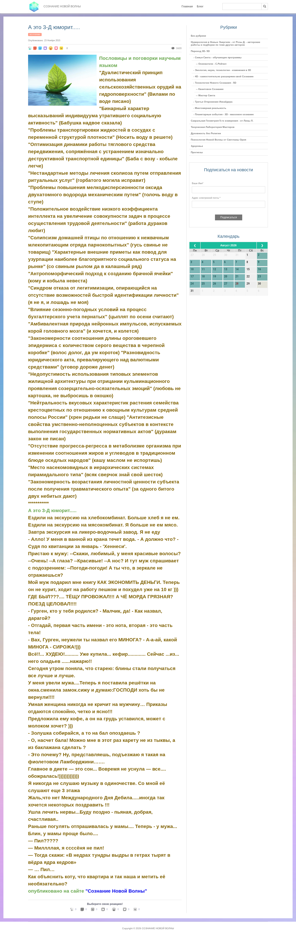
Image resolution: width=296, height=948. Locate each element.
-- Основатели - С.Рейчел (211, 63)
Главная (187, 6)
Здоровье (197, 146)
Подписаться (228, 217)
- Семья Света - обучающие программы (217, 57)
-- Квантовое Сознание (210, 89)
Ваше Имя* (197, 183)
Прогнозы (197, 152)
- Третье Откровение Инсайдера (212, 101)
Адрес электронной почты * (206, 198)
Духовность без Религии (206, 133)
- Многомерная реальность (209, 108)
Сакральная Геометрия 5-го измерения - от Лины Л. (222, 120)
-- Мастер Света (205, 95)
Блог (200, 6)
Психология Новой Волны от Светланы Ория (218, 139)
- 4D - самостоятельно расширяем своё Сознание (223, 76)
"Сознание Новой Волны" (116, 891)
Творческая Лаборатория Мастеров (213, 127)
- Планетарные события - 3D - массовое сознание (223, 114)
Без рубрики (35, 34)
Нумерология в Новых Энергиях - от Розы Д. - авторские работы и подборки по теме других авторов (225, 43)
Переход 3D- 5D (200, 51)
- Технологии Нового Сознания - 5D (214, 82)
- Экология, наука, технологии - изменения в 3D (222, 70)
